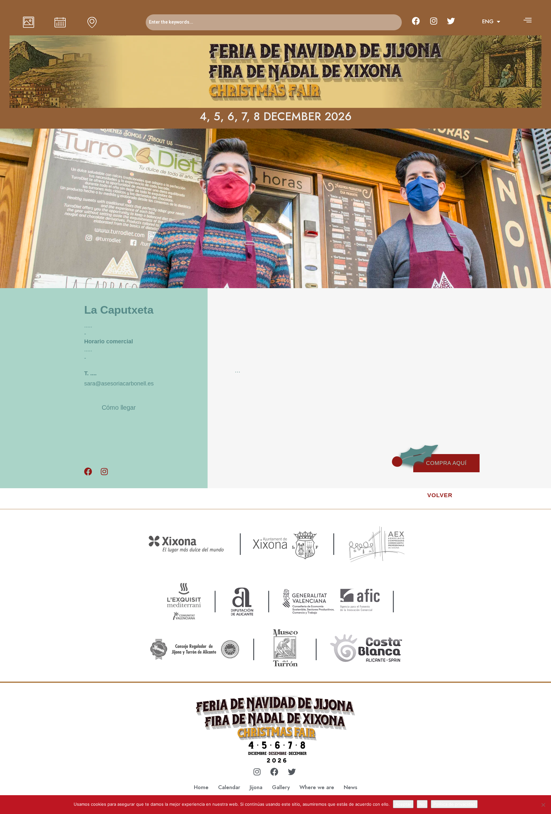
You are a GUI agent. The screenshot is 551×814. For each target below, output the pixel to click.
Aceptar (403, 804)
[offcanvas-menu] (527, 20)
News (350, 787)
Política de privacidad (454, 804)
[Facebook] (416, 21)
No (422, 804)
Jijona (256, 787)
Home (201, 787)
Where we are (316, 787)
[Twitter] (451, 21)
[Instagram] (434, 21)
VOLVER (439, 495)
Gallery (281, 787)
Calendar (229, 787)
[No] (543, 805)
